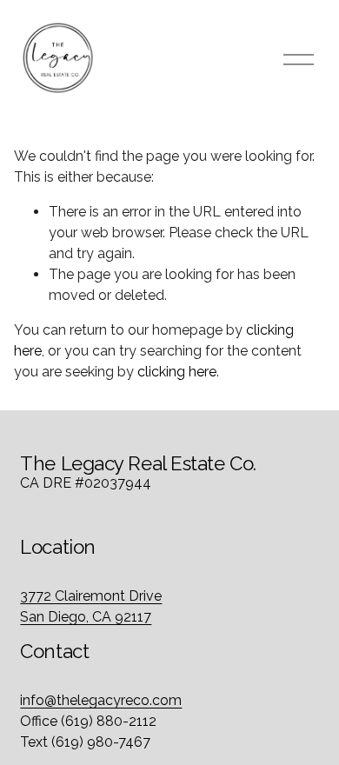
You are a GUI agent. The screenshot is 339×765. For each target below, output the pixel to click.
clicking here (176, 371)
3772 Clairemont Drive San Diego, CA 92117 (91, 606)
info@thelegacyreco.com (101, 700)
